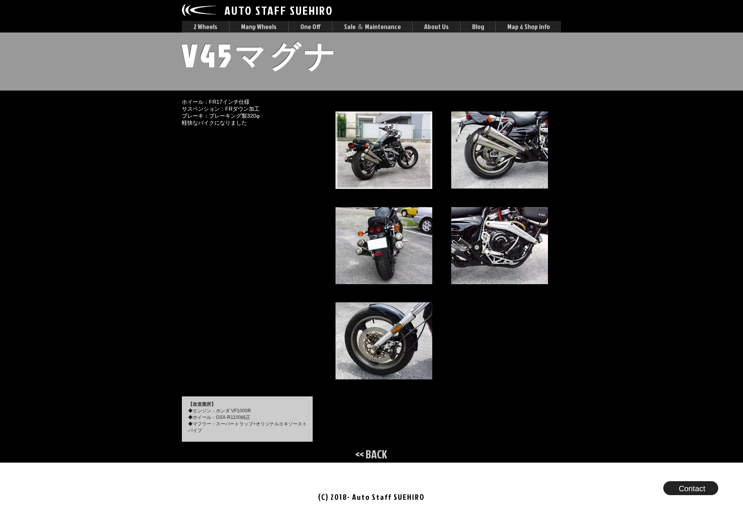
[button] (205, 27)
